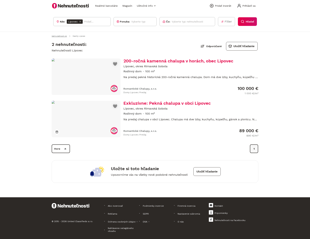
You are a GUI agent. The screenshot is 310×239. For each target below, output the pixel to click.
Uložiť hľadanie (244, 46)
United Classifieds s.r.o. (80, 221)
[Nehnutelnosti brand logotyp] (70, 5)
